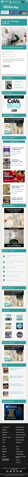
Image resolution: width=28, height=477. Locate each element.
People (3, 446)
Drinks (17, 446)
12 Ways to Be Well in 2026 (11, 267)
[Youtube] (10, 3)
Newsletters (5, 432)
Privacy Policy (23, 468)
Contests (18, 460)
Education (4, 449)
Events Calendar (19, 451)
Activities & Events (20, 437)
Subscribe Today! (19, 87)
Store (3, 442)
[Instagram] (10, 1)
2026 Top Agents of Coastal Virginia (12, 275)
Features (4, 456)
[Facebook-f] (5, 1)
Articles (4, 439)
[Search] (22, 2)
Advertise (4, 434)
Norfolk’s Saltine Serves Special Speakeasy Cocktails (17, 384)
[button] (2, 1)
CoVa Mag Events (20, 454)
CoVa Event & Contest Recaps (21, 457)
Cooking (18, 449)
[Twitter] (7, 1)
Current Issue (18, 81)
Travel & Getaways (20, 427)
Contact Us (18, 462)
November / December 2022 (10, 56)
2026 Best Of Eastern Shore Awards (12, 280)
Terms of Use (14, 469)
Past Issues (17, 84)
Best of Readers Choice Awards (5, 459)
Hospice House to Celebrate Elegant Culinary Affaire (17, 376)
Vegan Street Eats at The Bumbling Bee (16, 369)
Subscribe (4, 429)
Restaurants (18, 442)
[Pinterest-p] (9, 1)
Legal (3, 454)
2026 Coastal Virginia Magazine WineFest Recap (15, 271)
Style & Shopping (20, 439)
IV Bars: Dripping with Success (13, 47)
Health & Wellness (20, 429)
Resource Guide (5, 427)
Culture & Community (21, 434)
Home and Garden (20, 432)
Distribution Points (6, 437)
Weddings (4, 451)
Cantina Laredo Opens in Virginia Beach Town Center (17, 392)
